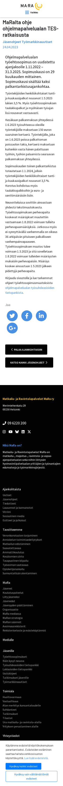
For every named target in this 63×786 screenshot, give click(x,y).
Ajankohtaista (12, 489)
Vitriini (7, 512)
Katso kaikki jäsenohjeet (27, 362)
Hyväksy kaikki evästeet (23, 766)
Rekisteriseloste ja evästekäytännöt (24, 630)
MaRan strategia (13, 618)
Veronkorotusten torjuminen (20, 535)
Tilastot (8, 718)
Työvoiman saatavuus (15, 565)
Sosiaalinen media (13, 516)
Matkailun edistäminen (16, 544)
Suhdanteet (10, 709)
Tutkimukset (10, 714)
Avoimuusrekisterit (14, 626)
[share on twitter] (12, 320)
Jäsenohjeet (10, 499)
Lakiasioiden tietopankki (17, 669)
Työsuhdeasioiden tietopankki (21, 665)
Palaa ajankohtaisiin (27, 349)
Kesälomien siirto (13, 556)
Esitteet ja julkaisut (14, 520)
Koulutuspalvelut (13, 592)
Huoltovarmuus (12, 697)
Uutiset (7, 495)
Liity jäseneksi (11, 597)
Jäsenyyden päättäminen (18, 605)
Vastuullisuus (10, 701)
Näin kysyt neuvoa (13, 661)
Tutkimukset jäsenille (16, 677)
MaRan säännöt (12, 622)
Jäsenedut (9, 601)
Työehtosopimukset (15, 656)
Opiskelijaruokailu (13, 569)
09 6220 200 (16, 423)
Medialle (8, 640)
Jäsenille (8, 651)
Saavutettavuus (12, 548)
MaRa (6, 583)
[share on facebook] (27, 320)
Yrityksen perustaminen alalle (20, 726)
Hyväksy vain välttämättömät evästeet (31, 776)
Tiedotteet (9, 503)
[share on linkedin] (41, 320)
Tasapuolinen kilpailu (15, 560)
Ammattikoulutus (13, 552)
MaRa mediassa (12, 613)
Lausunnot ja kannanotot (18, 507)
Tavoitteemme (12, 530)
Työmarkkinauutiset (15, 682)
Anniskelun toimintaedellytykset (22, 539)
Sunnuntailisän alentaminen (20, 573)
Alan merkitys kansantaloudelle (22, 705)
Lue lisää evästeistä (36, 758)
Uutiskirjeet (10, 673)
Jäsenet (7, 588)
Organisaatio (10, 609)
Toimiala (8, 691)
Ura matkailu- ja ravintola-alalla (22, 722)
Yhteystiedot (11, 736)
